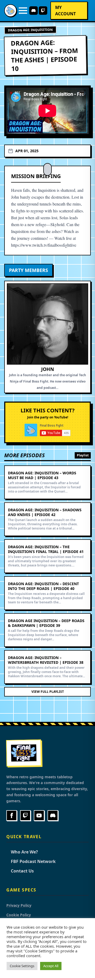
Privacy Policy (18, 905)
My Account (65, 10)
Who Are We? (22, 852)
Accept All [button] (50, 965)
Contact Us (20, 871)
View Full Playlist (47, 691)
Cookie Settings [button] (22, 965)
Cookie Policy (18, 914)
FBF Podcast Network (31, 861)
